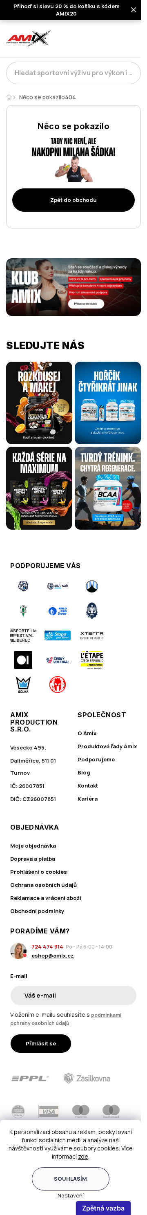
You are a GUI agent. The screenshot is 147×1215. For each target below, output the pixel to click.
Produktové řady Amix (107, 746)
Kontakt (88, 785)
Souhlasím (70, 1178)
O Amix (87, 733)
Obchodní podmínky (37, 911)
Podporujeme (96, 759)
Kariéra (88, 798)
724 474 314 (47, 946)
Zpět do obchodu (73, 200)
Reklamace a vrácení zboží (45, 898)
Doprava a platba (32, 858)
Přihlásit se (41, 1043)
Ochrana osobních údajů (43, 884)
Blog (84, 772)
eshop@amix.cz (52, 955)
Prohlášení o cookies (38, 871)
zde (83, 1156)
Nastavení (71, 1195)
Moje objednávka (33, 845)
